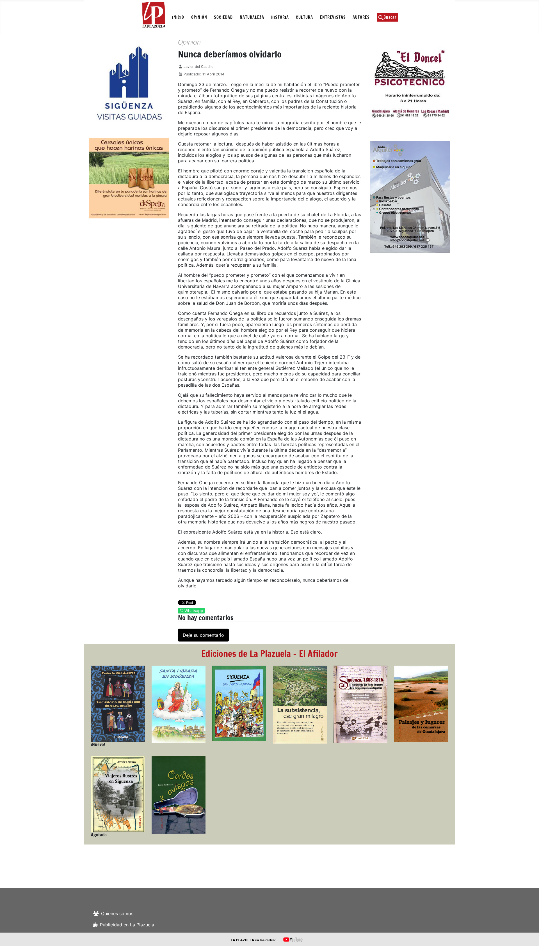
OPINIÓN (199, 17)
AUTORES (361, 17)
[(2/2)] (112, 83)
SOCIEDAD (223, 17)
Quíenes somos (117, 913)
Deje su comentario (203, 635)
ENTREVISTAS (333, 17)
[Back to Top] (529, 936)
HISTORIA (280, 17)
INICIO (178, 17)
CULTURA (304, 17)
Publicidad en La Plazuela (127, 924)
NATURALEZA (252, 17)
